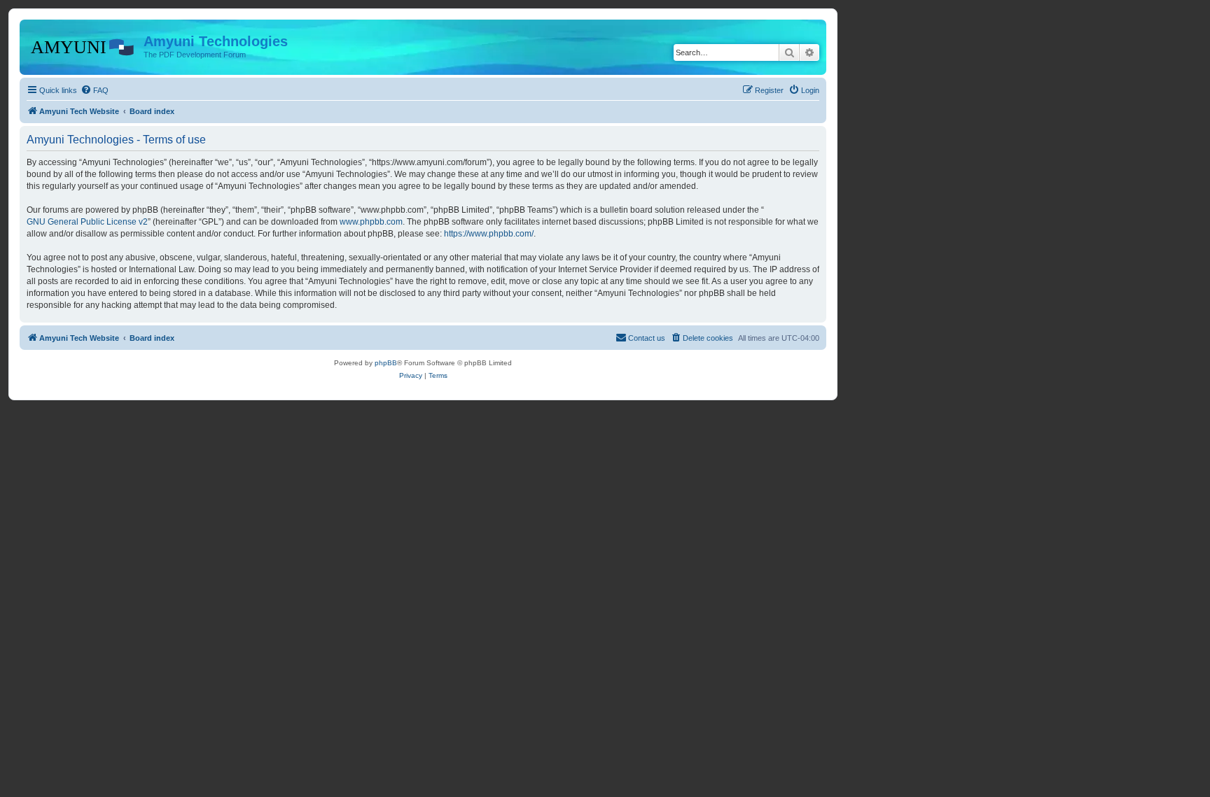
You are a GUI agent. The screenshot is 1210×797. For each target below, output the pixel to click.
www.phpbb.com (371, 222)
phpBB (386, 363)
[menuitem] (95, 90)
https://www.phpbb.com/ (489, 234)
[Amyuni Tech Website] (83, 45)
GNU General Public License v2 (87, 222)
